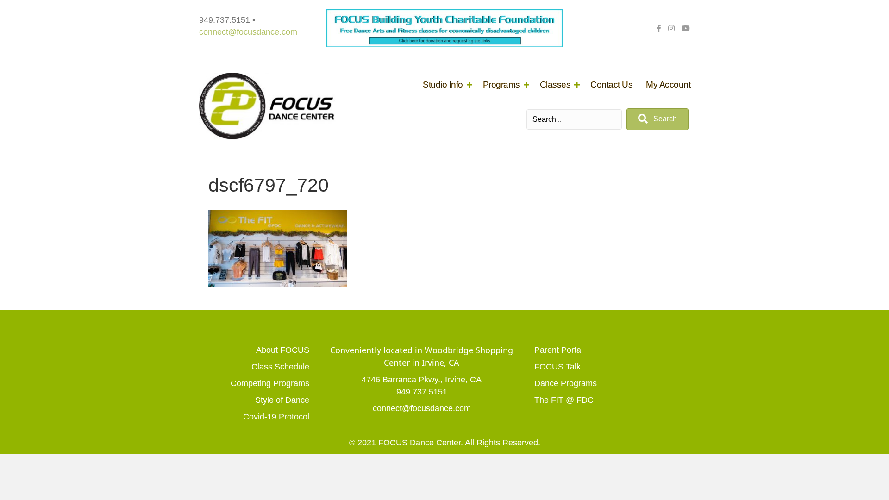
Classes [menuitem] (555, 84)
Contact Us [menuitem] (611, 84)
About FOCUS (282, 350)
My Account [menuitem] (668, 84)
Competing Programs (270, 383)
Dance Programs (565, 383)
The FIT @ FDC (564, 400)
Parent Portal (558, 350)
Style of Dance (282, 400)
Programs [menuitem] (501, 84)
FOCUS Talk (557, 366)
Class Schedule (280, 366)
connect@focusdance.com (248, 32)
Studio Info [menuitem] (443, 84)
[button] (469, 84)
